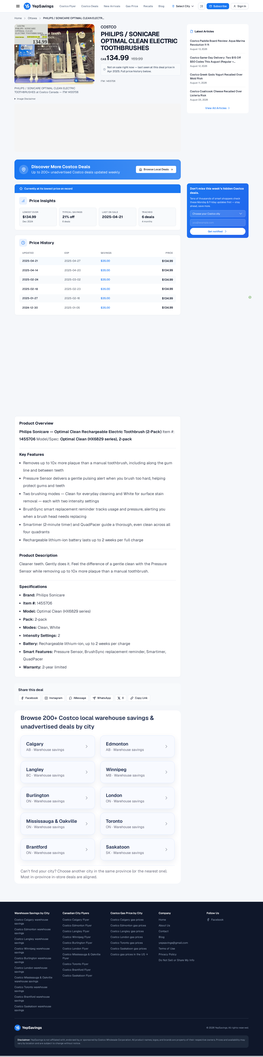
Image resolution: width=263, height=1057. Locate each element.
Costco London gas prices (127, 937)
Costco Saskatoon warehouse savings (32, 1008)
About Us (164, 925)
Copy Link (141, 698)
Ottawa (32, 18)
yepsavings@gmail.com (173, 942)
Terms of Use (167, 948)
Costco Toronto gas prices (127, 942)
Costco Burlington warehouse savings (32, 960)
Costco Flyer (67, 6)
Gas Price (132, 6)
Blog (161, 6)
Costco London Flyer (75, 948)
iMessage (80, 698)
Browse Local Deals (156, 169)
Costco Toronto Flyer (75, 964)
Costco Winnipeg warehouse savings (32, 950)
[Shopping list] (201, 6)
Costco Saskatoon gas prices (129, 948)
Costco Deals (89, 6)
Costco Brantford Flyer (77, 969)
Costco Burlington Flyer (77, 942)
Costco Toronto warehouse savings (30, 989)
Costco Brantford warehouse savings (32, 998)
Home (18, 18)
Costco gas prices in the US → (129, 954)
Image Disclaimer (26, 98)
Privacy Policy (168, 954)
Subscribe (220, 6)
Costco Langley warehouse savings (31, 940)
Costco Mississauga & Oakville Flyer (82, 956)
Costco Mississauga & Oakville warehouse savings (33, 979)
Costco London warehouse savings (30, 969)
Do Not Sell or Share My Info (176, 960)
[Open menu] (17, 6)
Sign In (241, 6)
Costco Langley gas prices (127, 931)
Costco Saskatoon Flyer (77, 975)
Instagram (55, 698)
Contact (163, 931)
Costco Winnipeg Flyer (77, 937)
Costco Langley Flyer (76, 931)
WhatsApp (104, 698)
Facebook (31, 698)
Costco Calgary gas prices (127, 919)
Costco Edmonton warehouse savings (32, 931)
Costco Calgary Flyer (76, 919)
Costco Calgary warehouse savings (31, 921)
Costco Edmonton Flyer (77, 925)
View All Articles (216, 108)
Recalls (148, 6)
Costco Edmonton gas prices (128, 925)
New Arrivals (112, 6)
